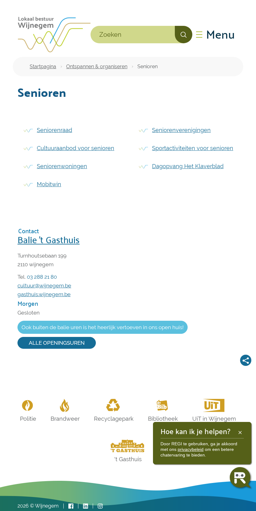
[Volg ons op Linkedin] (85, 506)
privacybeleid (191, 449)
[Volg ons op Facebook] (70, 506)
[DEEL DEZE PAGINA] (245, 360)
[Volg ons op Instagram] (100, 506)
